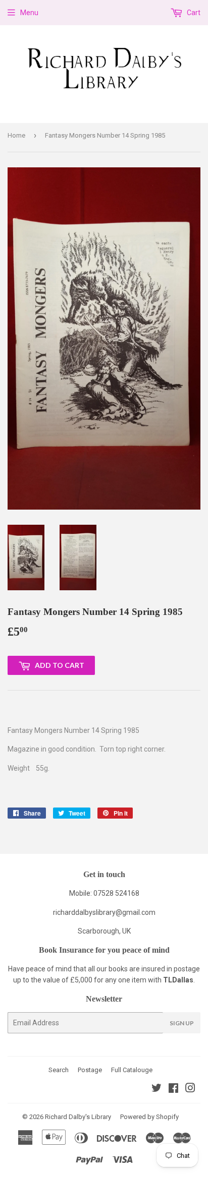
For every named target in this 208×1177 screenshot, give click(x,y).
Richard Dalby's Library (78, 1117)
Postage (90, 1070)
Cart (192, 13)
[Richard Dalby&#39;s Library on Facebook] (173, 1089)
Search (58, 1070)
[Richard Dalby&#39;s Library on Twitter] (156, 1089)
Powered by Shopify (149, 1117)
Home (16, 135)
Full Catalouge (131, 1070)
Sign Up (182, 1023)
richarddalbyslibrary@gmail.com (104, 912)
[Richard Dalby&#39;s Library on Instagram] (190, 1089)
